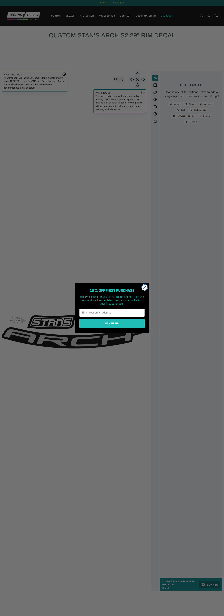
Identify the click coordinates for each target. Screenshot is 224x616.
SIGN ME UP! (112, 323)
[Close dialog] (145, 287)
